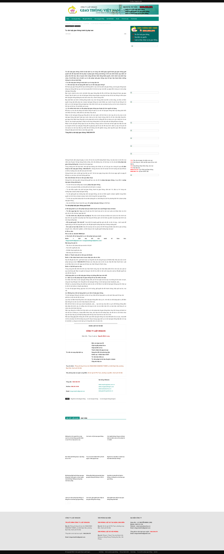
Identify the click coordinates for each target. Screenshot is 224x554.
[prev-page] (66, 503)
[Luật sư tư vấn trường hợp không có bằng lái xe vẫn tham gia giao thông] (74, 489)
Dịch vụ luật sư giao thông (111, 552)
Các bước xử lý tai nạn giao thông (94, 436)
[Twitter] (154, 1)
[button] (157, 19)
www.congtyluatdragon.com (106, 386)
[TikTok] (151, 1)
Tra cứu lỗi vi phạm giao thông (144, 552)
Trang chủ (67, 23)
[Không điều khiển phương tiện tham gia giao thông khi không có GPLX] (95, 467)
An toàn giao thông (76, 18)
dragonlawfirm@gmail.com (74, 240)
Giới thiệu (101, 552)
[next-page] (69, 503)
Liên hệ (155, 552)
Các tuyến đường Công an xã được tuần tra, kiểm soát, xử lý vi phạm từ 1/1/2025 (116, 438)
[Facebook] (146, 1)
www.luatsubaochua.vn (105, 389)
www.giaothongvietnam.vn (106, 391)
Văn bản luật (134, 18)
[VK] (87, 41)
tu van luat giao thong (92, 398)
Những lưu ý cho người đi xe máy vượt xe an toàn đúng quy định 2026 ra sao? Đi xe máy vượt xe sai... (74, 438)
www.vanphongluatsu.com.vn (107, 384)
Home (67, 18)
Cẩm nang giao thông (99, 18)
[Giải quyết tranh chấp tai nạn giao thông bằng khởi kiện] (116, 489)
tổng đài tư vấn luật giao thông (78, 398)
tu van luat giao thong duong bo (108, 398)
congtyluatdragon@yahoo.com (92, 240)
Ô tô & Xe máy (125, 18)
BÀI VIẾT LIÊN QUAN (72, 418)
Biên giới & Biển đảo (87, 18)
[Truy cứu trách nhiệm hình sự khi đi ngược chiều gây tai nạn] (95, 448)
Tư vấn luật (86, 23)
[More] (91, 41)
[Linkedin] (83, 41)
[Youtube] (157, 1)
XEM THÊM (84, 418)
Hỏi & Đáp (133, 552)
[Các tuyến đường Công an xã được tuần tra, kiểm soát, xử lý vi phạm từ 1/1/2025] (116, 428)
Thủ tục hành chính (124, 552)
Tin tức (117, 18)
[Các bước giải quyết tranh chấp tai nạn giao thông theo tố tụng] (95, 489)
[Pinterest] (148, 1)
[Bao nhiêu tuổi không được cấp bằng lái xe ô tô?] (74, 448)
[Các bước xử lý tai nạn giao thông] (95, 428)
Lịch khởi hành (110, 18)
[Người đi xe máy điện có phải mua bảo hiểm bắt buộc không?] (116, 448)
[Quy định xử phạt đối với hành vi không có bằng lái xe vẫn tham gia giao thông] (116, 467)
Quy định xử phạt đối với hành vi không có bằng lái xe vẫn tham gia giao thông (116, 477)
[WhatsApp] (79, 41)
